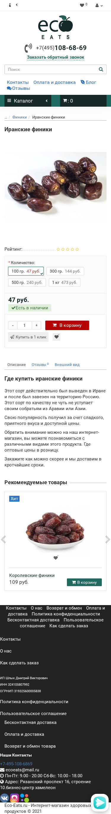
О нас (36, 608)
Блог (91, 82)
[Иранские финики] (55, 187)
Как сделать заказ (68, 626)
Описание (16, 364)
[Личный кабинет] (98, 5)
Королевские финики (32, 575)
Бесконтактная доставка (33, 620)
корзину (70, 325)
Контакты (18, 82)
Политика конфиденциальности (66, 614)
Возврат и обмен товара (30, 746)
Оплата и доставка (54, 82)
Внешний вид (67, 364)
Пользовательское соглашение (33, 713)
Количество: (23, 262)
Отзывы (21, 88)
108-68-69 (61, 48)
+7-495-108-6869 (16, 764)
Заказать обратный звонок (55, 57)
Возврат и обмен (64, 608)
